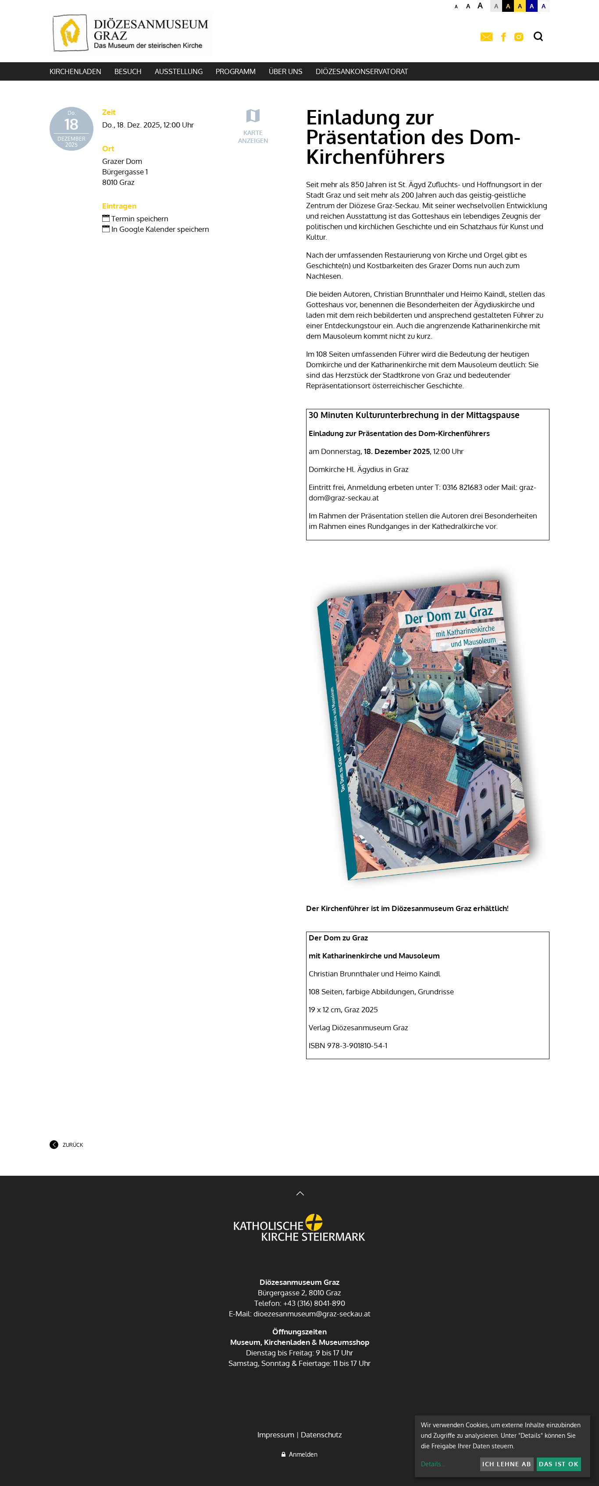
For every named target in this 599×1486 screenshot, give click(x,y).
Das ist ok (558, 1464)
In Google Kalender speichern (159, 229)
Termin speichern (139, 218)
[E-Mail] (486, 37)
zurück (73, 1145)
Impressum (275, 1434)
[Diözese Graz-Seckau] (299, 1228)
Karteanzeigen (253, 136)
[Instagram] (518, 37)
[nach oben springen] (299, 1194)
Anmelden (301, 1454)
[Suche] (538, 37)
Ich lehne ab (506, 1464)
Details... (433, 1464)
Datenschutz (321, 1434)
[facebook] (503, 37)
